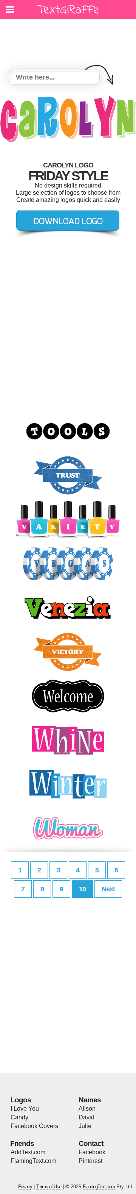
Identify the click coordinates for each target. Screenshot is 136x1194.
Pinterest (90, 1161)
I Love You (25, 1108)
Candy (19, 1117)
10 (82, 889)
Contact (91, 1143)
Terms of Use (48, 1186)
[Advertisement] (69, 40)
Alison (87, 1108)
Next (108, 889)
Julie (85, 1126)
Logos (21, 1100)
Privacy (25, 1186)
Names (90, 1100)
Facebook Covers (34, 1126)
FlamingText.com (33, 1161)
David (86, 1117)
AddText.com (28, 1152)
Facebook (92, 1152)
